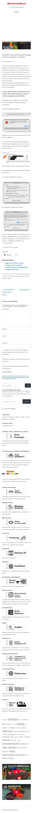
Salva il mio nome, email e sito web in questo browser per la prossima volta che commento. (15, 352)
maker (16, 736)
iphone (13, 276)
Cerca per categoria (10, 408)
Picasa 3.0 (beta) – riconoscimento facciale (8, 292)
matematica (27, 737)
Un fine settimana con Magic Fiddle (17, 267)
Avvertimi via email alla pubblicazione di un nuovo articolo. (15, 367)
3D (3, 719)
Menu (16, 12)
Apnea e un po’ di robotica (14, 265)
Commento (6, 309)
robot (4, 747)
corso (4, 727)
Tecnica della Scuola (10, 754)
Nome (4, 329)
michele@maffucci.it (7, 425)
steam (12, 751)
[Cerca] (28, 385)
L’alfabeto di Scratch (12, 269)
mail (16, 276)
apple (23, 274)
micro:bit (6, 739)
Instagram (11, 417)
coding (20, 723)
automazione (24, 719)
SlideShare (12, 419)
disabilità (18, 727)
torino (22, 754)
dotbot (23, 727)
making (21, 737)
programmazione (10, 743)
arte (19, 719)
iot (16, 734)
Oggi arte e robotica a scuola (15, 263)
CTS (8, 727)
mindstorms (13, 740)
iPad (19, 734)
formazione (22, 731)
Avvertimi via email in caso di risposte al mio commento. (16, 360)
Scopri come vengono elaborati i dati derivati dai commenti (15, 377)
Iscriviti (27, 401)
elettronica (7, 731)
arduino (13, 719)
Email (4, 336)
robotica (12, 747)
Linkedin (22, 417)
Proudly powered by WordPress (10, 809)
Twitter (17, 417)
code (14, 724)
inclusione (4, 734)
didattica (12, 727)
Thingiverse (5, 419)
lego (12, 737)
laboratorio (6, 737)
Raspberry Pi (24, 744)
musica (19, 740)
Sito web (4, 343)
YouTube (27, 417)
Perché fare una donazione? (9, 467)
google (28, 731)
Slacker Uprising (25, 289)
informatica (11, 734)
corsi (26, 724)
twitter (11, 758)
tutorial (28, 274)
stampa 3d (5, 751)
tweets (5, 758)
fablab (15, 731)
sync (24, 276)
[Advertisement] (16, 27)
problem (20, 276)
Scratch (19, 747)
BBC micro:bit (6, 724)
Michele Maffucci (16, 3)
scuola (24, 747)
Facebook (5, 417)
